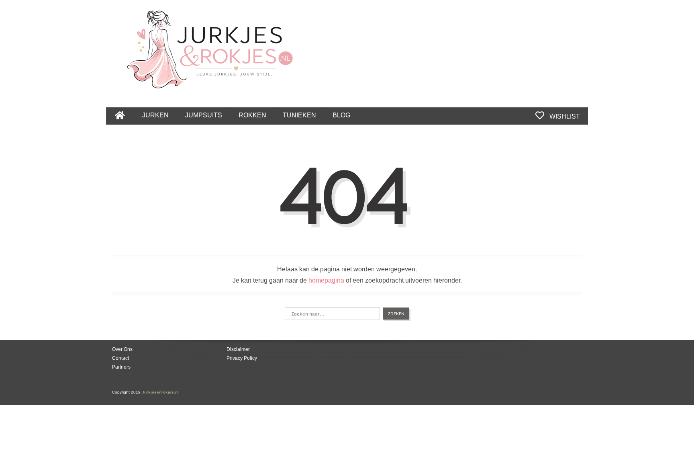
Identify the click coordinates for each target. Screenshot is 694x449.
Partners (121, 367)
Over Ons (122, 349)
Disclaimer (238, 349)
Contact (120, 358)
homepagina (326, 280)
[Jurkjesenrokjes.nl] (213, 45)
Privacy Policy (242, 358)
